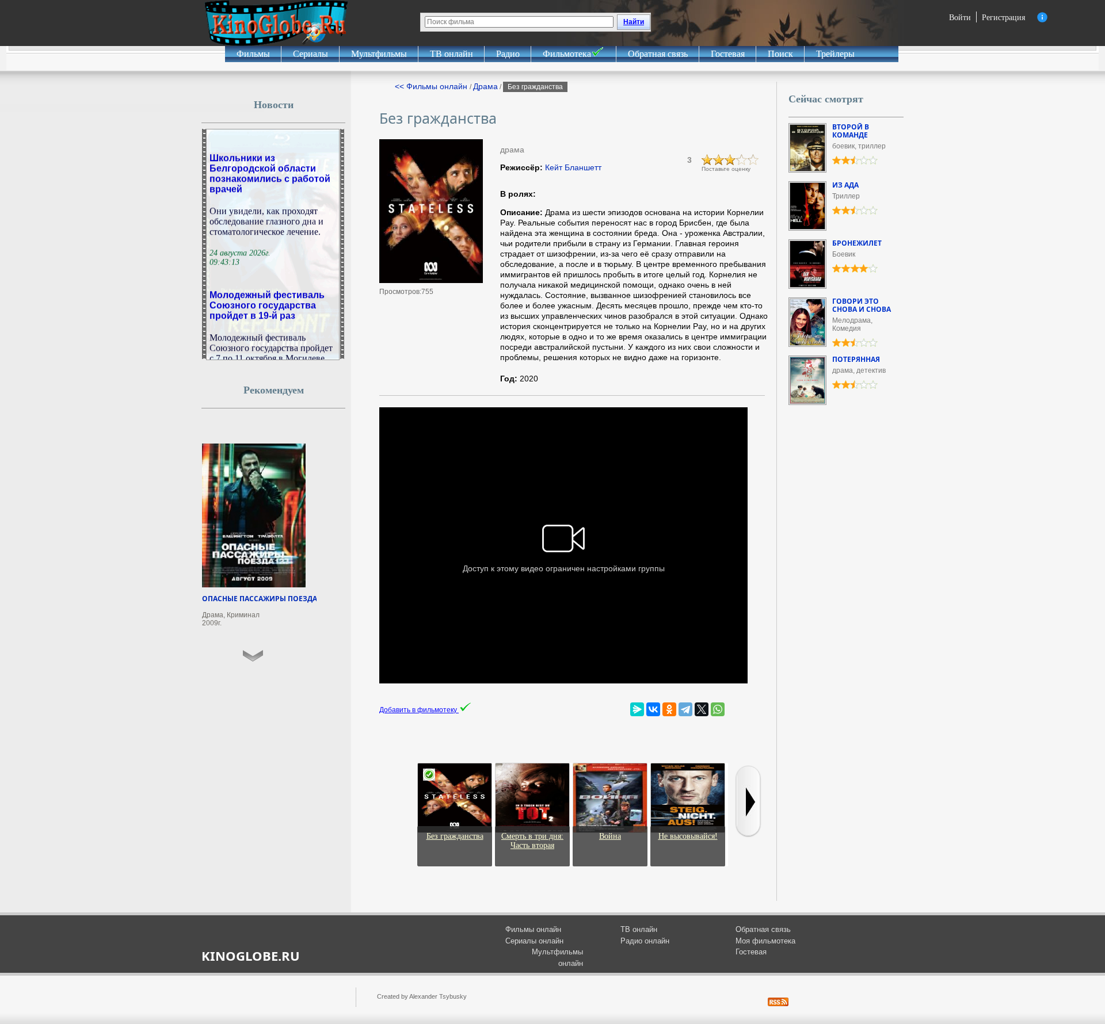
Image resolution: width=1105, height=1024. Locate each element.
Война (610, 836)
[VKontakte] (653, 709)
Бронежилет (857, 243)
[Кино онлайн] (276, 23)
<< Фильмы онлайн (432, 86)
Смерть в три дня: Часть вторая (532, 841)
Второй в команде (850, 131)
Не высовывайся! (688, 836)
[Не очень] (719, 160)
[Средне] (730, 160)
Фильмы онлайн (533, 929)
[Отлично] (753, 160)
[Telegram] (685, 709)
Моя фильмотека (765, 941)
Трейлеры (835, 54)
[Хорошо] (742, 160)
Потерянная (856, 359)
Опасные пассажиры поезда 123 (266, 598)
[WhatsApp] (718, 709)
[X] (701, 709)
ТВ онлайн (451, 54)
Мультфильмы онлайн (557, 957)
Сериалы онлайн (534, 941)
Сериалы (310, 54)
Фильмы (253, 54)
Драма (485, 86)
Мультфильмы (379, 54)
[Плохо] (707, 160)
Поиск (780, 54)
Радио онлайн (644, 941)
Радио (508, 54)
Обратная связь (658, 54)
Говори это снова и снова (861, 305)
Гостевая (728, 54)
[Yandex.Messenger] (637, 709)
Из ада (845, 185)
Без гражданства (454, 836)
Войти (960, 17)
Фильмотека (567, 54)
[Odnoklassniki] (669, 709)
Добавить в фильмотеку (419, 710)
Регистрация (1003, 17)
